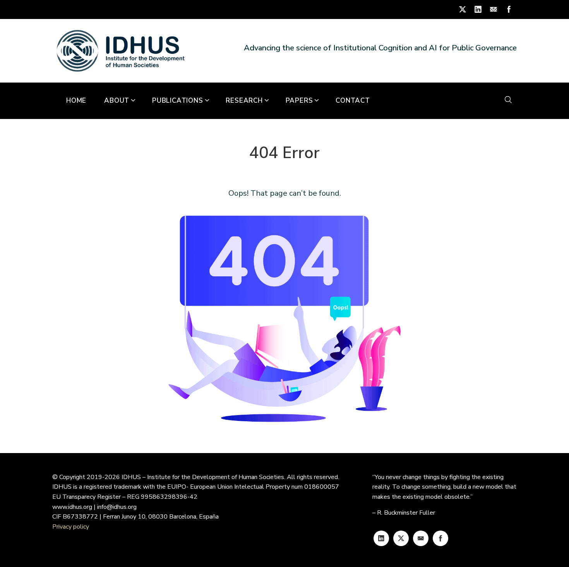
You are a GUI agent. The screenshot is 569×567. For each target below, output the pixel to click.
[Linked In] (381, 538)
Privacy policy (70, 526)
